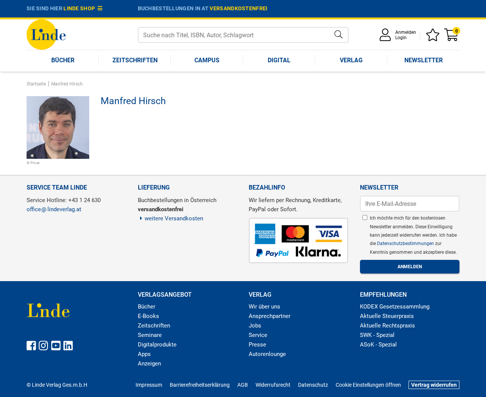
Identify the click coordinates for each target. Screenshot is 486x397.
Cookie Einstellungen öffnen (368, 385)
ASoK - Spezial (378, 344)
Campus (206, 60)
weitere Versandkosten (174, 218)
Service (258, 335)
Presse (257, 344)
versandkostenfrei (238, 8)
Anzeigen (149, 363)
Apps (144, 354)
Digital (279, 60)
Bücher (62, 60)
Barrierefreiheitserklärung (200, 385)
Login (401, 37)
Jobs (255, 325)
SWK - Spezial (377, 335)
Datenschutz (313, 385)
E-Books (148, 316)
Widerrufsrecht (273, 385)
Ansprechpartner (269, 316)
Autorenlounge (267, 354)
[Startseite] (46, 34)
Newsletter (423, 60)
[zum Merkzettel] (434, 37)
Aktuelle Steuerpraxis (387, 316)
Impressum (149, 385)
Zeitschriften (135, 60)
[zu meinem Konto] (386, 37)
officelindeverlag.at (54, 209)
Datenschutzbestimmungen (406, 243)
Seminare (150, 335)
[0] (451, 37)
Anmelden (405, 32)
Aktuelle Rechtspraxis (387, 325)
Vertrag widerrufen (434, 385)
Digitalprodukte (157, 344)
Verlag (351, 60)
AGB (242, 385)
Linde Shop (80, 8)
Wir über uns (264, 306)
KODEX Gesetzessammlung (394, 306)
